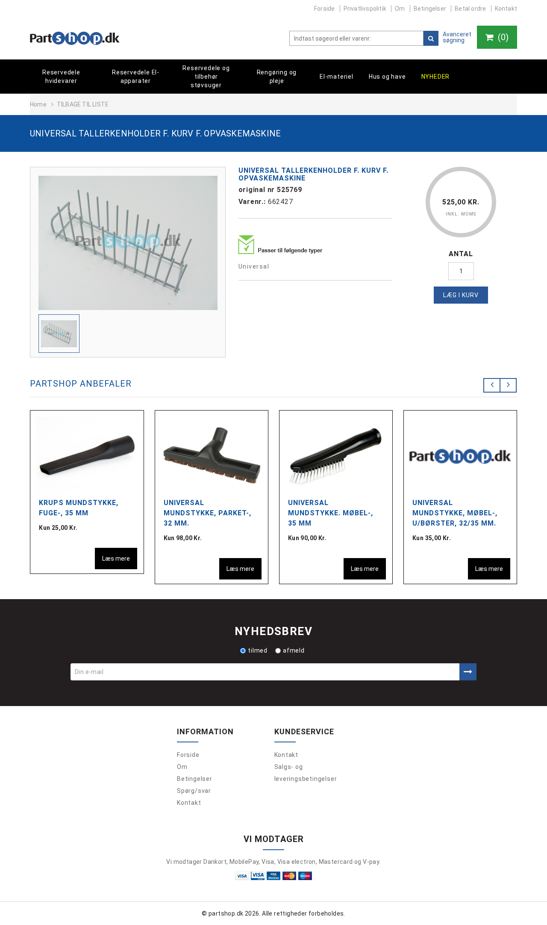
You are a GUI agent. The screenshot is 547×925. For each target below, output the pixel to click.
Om (400, 8)
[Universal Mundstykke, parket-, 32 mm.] (211, 456)
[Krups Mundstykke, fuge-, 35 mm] (87, 456)
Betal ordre (470, 8)
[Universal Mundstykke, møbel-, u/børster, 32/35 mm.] (460, 456)
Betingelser (430, 8)
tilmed (258, 650)
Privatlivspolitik (365, 8)
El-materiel (336, 76)
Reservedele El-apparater (135, 76)
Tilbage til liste (83, 104)
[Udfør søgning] (430, 38)
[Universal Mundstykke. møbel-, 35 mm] (336, 456)
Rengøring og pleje (277, 76)
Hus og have (387, 76)
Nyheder (435, 76)
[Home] (75, 38)
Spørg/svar (194, 790)
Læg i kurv (461, 295)
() (502, 37)
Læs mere (116, 558)
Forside (324, 8)
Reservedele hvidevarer (61, 76)
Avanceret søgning (457, 37)
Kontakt (506, 8)
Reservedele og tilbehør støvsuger (205, 77)
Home (38, 104)
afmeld (294, 650)
